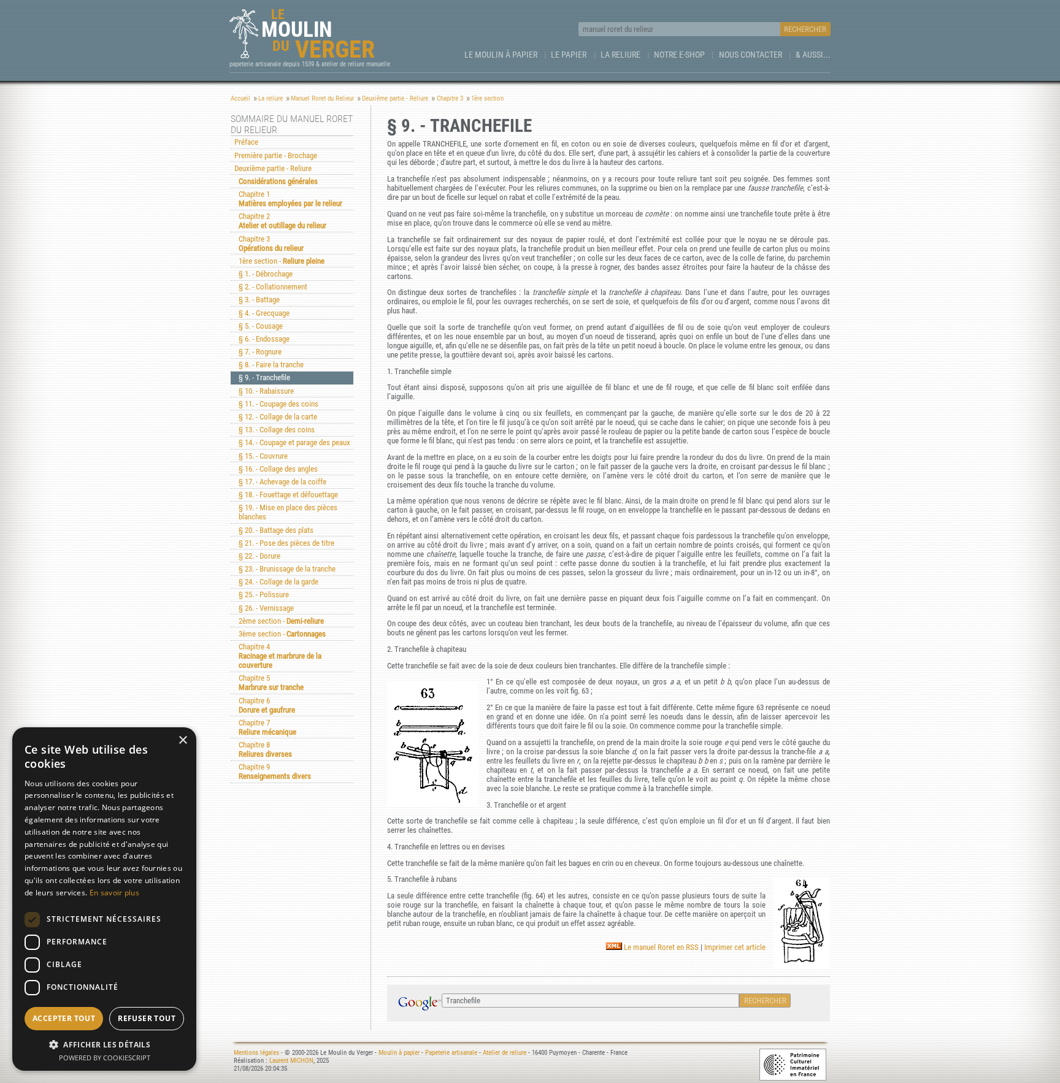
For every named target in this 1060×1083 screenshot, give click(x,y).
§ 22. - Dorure (259, 556)
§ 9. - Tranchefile (264, 377)
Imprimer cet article (735, 947)
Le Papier (568, 54)
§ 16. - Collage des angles (278, 468)
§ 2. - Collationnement (273, 286)
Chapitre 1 (290, 198)
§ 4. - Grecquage (264, 313)
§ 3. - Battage (259, 299)
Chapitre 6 (267, 705)
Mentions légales (256, 1053)
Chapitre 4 (280, 656)
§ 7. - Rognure (260, 351)
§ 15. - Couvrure (263, 456)
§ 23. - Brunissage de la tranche (287, 568)
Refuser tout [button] (146, 1018)
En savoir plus (114, 892)
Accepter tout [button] (64, 1018)
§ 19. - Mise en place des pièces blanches (288, 512)
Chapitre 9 (275, 771)
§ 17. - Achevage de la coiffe (282, 481)
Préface (246, 142)
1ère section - (282, 261)
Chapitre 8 (265, 749)
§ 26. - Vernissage (266, 608)
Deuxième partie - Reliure (273, 168)
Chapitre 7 (267, 727)
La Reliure (620, 54)
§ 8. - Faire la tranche (271, 364)
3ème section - (282, 633)
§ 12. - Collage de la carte (278, 416)
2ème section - (281, 621)
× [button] (182, 740)
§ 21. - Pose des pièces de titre (286, 543)
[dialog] (104, 899)
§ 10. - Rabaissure (266, 391)
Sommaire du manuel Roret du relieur (292, 124)
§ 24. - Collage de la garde (278, 581)
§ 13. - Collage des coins (277, 429)
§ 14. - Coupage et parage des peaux (294, 442)
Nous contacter (750, 54)
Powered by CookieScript (104, 1057)
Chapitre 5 (271, 682)
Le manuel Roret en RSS (660, 947)
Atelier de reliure (504, 1053)
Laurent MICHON (291, 1061)
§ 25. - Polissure (264, 594)
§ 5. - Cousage (261, 326)
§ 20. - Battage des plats (276, 530)
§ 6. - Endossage (264, 338)
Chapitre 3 (271, 243)
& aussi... (813, 54)
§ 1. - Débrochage (266, 273)
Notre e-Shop (679, 54)
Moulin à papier (399, 1053)
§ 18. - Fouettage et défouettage (288, 494)
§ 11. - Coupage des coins (278, 403)
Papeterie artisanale (451, 1053)
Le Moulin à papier (500, 54)
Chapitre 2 (282, 221)
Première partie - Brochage (275, 155)
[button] (104, 1044)
